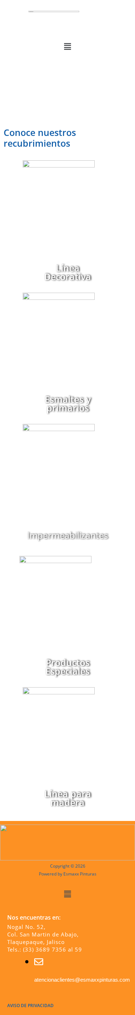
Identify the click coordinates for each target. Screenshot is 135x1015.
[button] (67, 46)
